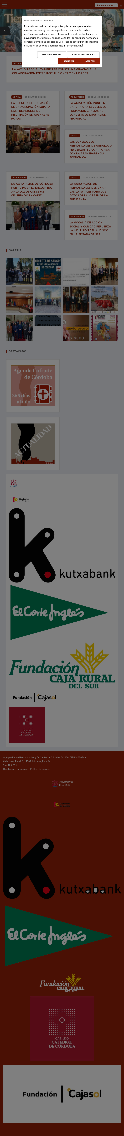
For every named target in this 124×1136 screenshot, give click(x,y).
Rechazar (68, 61)
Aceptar (90, 61)
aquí (80, 45)
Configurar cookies (83, 54)
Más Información (51, 54)
